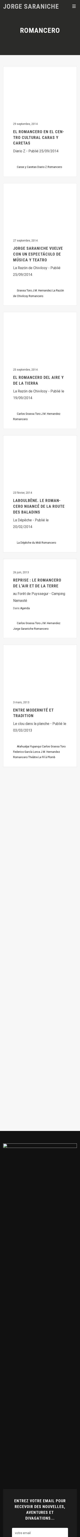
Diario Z (42, 167)
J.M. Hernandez (42, 290)
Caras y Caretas (27, 167)
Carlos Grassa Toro (28, 413)
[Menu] (74, 6)
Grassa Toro (24, 290)
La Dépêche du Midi (29, 542)
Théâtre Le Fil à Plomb (41, 757)
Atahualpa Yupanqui (29, 746)
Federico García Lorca (26, 751)
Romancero (55, 167)
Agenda (25, 608)
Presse (14, 72)
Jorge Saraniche (31, 6)
